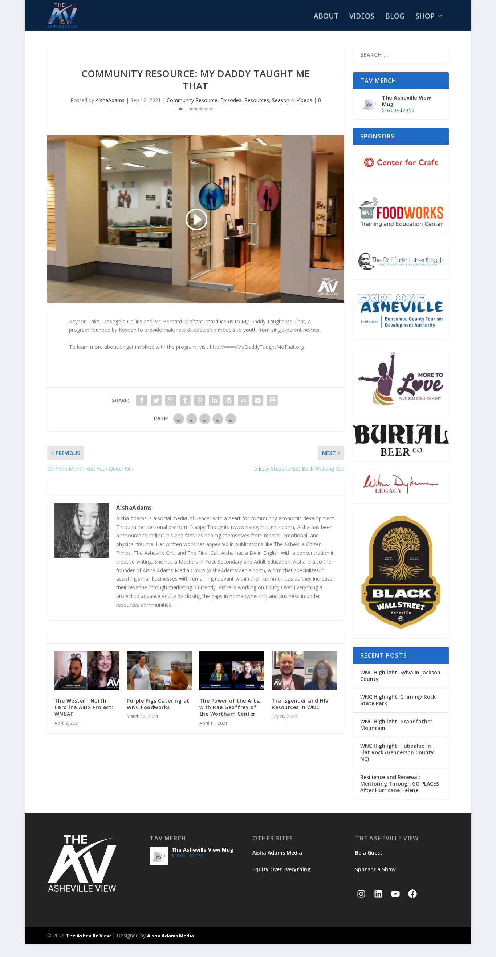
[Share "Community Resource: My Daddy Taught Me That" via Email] (258, 400)
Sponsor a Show (375, 869)
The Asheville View (88, 935)
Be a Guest (368, 852)
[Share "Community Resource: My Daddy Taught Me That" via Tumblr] (185, 400)
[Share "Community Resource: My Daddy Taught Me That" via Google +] (170, 400)
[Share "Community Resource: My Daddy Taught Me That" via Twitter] (156, 400)
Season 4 (283, 100)
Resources (256, 100)
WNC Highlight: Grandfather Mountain (396, 724)
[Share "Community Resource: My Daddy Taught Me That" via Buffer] (228, 400)
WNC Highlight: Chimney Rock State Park (398, 700)
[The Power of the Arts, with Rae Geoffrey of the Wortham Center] (231, 670)
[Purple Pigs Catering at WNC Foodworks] (159, 670)
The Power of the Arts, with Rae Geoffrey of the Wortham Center (230, 707)
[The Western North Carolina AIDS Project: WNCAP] (86, 670)
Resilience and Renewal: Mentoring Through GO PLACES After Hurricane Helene (399, 784)
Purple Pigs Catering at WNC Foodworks (158, 704)
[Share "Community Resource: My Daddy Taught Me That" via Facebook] (141, 400)
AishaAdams (110, 100)
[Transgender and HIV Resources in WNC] (304, 670)
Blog (394, 17)
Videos (361, 17)
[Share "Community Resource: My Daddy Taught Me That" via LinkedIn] (214, 400)
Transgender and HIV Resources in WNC (300, 704)
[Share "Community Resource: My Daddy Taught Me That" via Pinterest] (199, 400)
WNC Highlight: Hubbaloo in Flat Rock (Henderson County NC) (397, 752)
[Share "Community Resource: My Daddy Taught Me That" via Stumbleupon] (243, 400)
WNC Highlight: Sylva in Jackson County (400, 675)
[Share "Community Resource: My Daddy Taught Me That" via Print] (272, 400)
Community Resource (192, 100)
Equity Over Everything (281, 869)
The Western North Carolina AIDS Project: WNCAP (83, 707)
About (326, 17)
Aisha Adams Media (277, 852)
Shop (425, 17)
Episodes (230, 100)
